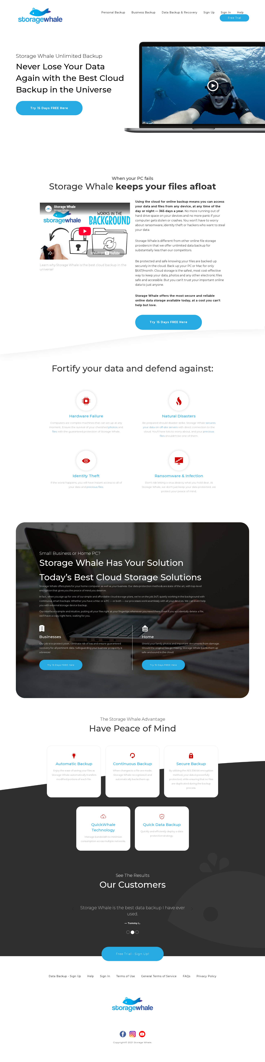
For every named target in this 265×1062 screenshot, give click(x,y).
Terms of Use (125, 976)
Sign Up (209, 12)
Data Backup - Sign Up (65, 976)
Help (240, 12)
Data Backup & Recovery (179, 12)
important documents (189, 643)
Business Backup (143, 12)
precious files (95, 487)
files (54, 431)
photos (113, 427)
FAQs (186, 976)
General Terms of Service (159, 976)
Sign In (226, 12)
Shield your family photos (156, 643)
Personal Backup (113, 12)
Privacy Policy (206, 976)
